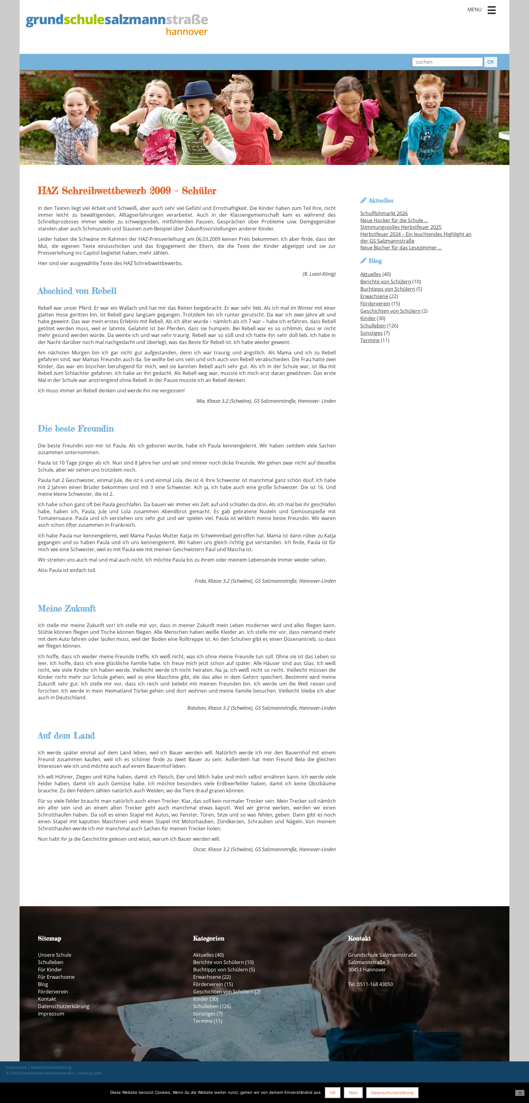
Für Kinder (50, 969)
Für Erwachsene (56, 977)
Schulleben (373, 325)
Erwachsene (374, 296)
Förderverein (375, 303)
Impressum (51, 1013)
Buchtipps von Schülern (387, 289)
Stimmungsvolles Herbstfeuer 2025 (400, 227)
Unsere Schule (54, 955)
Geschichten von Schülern (390, 311)
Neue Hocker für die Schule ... (394, 220)
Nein (353, 1092)
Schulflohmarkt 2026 (384, 213)
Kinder (368, 318)
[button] (491, 10)
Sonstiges (371, 333)
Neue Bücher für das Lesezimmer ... (401, 247)
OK (333, 1092)
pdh (98, 1073)
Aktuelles (370, 274)
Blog (43, 984)
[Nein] (519, 1093)
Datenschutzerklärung (63, 1006)
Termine (370, 340)
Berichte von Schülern (385, 281)
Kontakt (47, 999)
